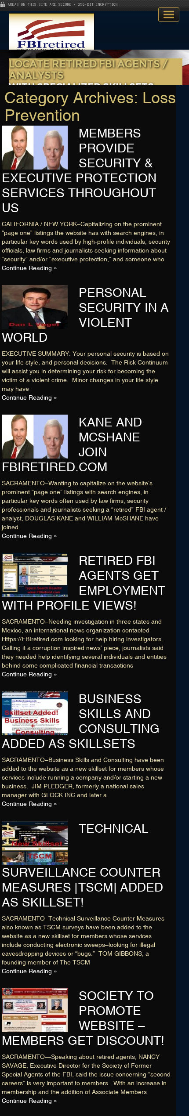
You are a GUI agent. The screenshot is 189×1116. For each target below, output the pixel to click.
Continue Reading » (29, 267)
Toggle (168, 14)
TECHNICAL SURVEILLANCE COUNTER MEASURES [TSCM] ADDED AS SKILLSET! (82, 865)
